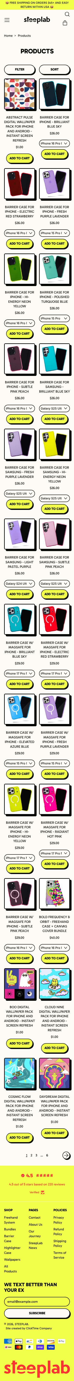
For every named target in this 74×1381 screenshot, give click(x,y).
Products (24, 35)
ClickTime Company (39, 1328)
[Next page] (66, 1155)
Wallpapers (12, 1259)
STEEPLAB (21, 1324)
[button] (67, 14)
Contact (34, 1217)
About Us (35, 1224)
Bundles (10, 1229)
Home (8, 35)
